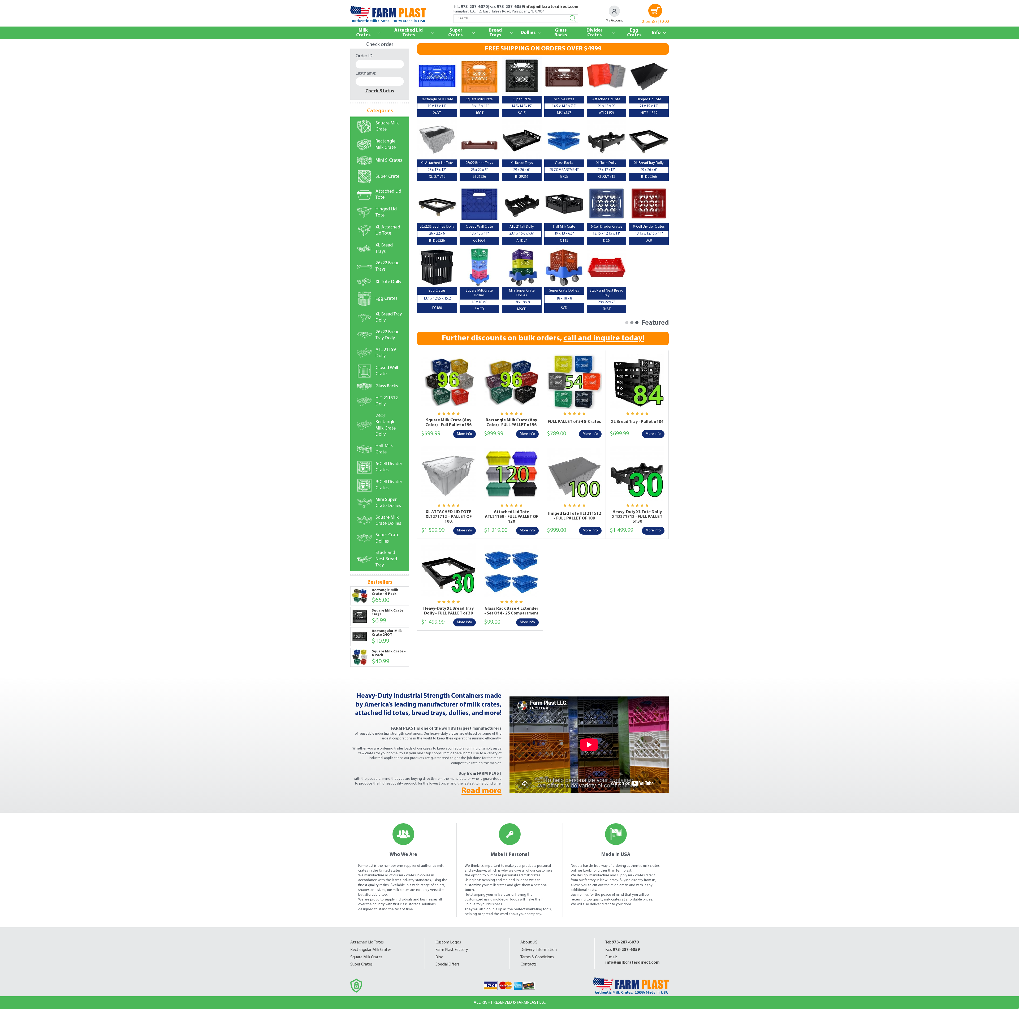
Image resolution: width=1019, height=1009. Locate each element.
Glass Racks (560, 33)
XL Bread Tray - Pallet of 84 (637, 422)
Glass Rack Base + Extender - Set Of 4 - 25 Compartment (511, 611)
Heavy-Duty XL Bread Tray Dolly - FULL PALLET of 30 (448, 611)
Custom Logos (448, 942)
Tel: (622, 942)
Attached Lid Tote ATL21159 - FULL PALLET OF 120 (511, 516)
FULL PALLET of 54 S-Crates (574, 422)
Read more (481, 791)
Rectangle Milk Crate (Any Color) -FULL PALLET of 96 (511, 422)
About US (528, 942)
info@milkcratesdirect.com (551, 7)
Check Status (379, 91)
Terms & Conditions (537, 957)
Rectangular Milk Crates (370, 950)
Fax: (622, 950)
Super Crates (361, 964)
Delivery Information (538, 950)
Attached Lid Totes (367, 942)
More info (464, 434)
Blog (439, 957)
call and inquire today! (604, 338)
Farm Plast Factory (451, 950)
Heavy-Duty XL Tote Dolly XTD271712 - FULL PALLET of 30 (637, 516)
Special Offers (447, 964)
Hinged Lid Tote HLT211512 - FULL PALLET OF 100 (574, 516)
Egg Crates (634, 33)
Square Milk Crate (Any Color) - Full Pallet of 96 (448, 422)
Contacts (528, 964)
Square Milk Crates (366, 957)
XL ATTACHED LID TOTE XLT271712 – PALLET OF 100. (449, 516)
